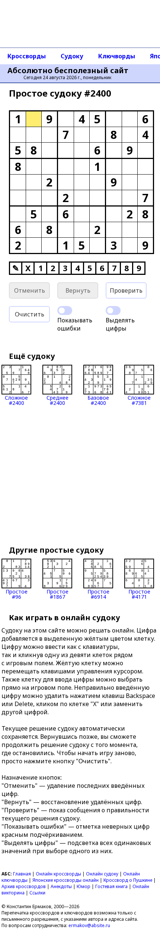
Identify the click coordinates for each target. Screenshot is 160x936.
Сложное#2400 (16, 400)
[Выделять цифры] (113, 310)
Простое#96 (17, 593)
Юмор (83, 886)
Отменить (29, 290)
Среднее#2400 (57, 400)
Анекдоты (61, 886)
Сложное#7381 (139, 400)
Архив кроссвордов (23, 886)
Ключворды (116, 56)
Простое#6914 (98, 593)
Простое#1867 (57, 593)
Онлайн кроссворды (58, 874)
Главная (22, 874)
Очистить (29, 314)
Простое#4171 (139, 593)
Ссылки (37, 893)
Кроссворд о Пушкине (127, 880)
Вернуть (77, 290)
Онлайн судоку (102, 874)
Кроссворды (26, 56)
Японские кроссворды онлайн (65, 880)
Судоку (72, 56)
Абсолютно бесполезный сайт (67, 70)
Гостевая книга (111, 886)
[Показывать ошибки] (64, 310)
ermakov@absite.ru (89, 925)
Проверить (126, 290)
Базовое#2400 (98, 400)
